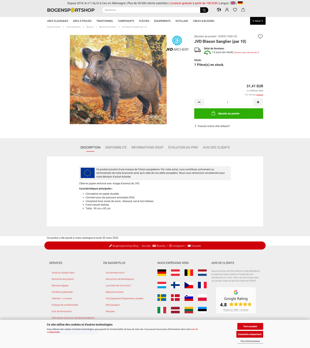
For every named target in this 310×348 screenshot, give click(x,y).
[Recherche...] (204, 10)
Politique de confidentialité (65, 305)
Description (90, 147)
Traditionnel (104, 21)
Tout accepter (250, 326)
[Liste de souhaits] (235, 10)
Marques (110, 311)
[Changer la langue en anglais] (233, 3)
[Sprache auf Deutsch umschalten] (240, 3)
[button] (219, 10)
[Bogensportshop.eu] (72, 10)
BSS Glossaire (113, 305)
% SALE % (258, 21)
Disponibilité (116, 147)
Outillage (182, 21)
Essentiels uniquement (250, 334)
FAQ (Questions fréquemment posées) (124, 298)
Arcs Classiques (57, 21)
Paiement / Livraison (62, 298)
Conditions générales (62, 292)
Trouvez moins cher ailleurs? (213, 126)
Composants (126, 21)
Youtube (196, 245)
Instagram (178, 245)
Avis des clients (216, 147)
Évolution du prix (183, 147)
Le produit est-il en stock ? (118, 285)
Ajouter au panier (228, 113)
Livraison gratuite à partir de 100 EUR (193, 3)
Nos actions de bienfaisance (120, 279)
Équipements (162, 21)
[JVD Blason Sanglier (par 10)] (118, 79)
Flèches (144, 21)
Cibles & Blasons (203, 21)
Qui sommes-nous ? (115, 272)
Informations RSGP (147, 147)
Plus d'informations (250, 341)
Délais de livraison (115, 292)
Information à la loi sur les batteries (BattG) (73, 318)
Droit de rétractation (62, 311)
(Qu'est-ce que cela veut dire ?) (246, 52)
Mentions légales (60, 285)
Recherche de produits (63, 279)
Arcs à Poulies (82, 21)
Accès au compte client (63, 272)
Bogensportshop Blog (125, 245)
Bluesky (160, 245)
